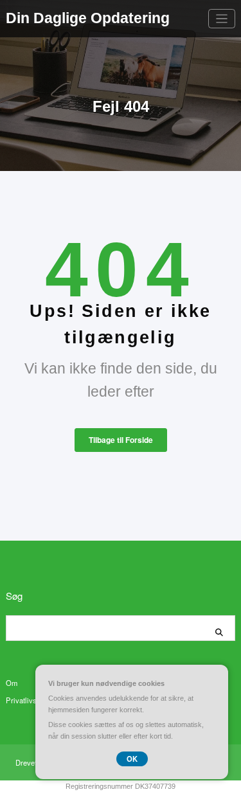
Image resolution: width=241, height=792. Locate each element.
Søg (14, 595)
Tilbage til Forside (121, 440)
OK (132, 758)
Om (11, 683)
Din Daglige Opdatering (88, 18)
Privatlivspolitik (31, 700)
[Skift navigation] (222, 19)
